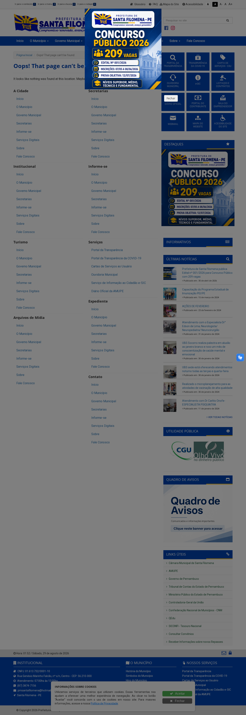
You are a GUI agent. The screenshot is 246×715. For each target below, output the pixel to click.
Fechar (171, 98)
